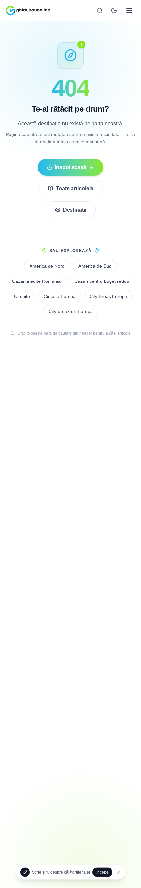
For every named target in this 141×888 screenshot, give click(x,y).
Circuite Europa (60, 296)
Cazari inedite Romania (36, 281)
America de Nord (47, 266)
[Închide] (118, 872)
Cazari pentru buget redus (101, 281)
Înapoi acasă (70, 167)
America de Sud (94, 266)
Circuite (22, 296)
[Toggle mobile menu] (129, 10)
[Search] (100, 10)
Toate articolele (74, 188)
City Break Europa (108, 296)
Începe (102, 872)
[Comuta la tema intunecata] (114, 10)
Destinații (74, 210)
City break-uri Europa (71, 311)
